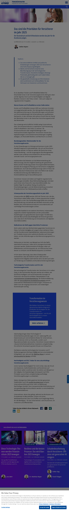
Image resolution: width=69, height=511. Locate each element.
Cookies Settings (5, 507)
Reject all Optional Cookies (59, 507)
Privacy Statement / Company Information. (50, 504)
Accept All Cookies (44, 507)
